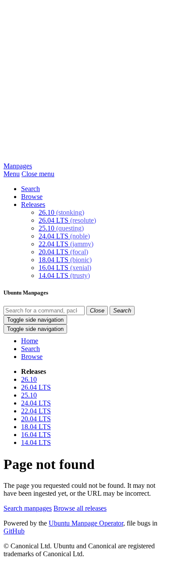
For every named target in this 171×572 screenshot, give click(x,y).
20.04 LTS (63, 252)
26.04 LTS (67, 220)
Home (29, 341)
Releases (33, 204)
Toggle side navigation (35, 319)
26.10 (61, 212)
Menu (12, 174)
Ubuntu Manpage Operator (86, 523)
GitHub (14, 531)
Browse (32, 196)
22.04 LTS (66, 244)
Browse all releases (80, 508)
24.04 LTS (64, 236)
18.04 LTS (65, 259)
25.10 (61, 228)
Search (30, 188)
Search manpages (28, 508)
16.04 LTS (65, 267)
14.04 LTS (64, 275)
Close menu (37, 174)
